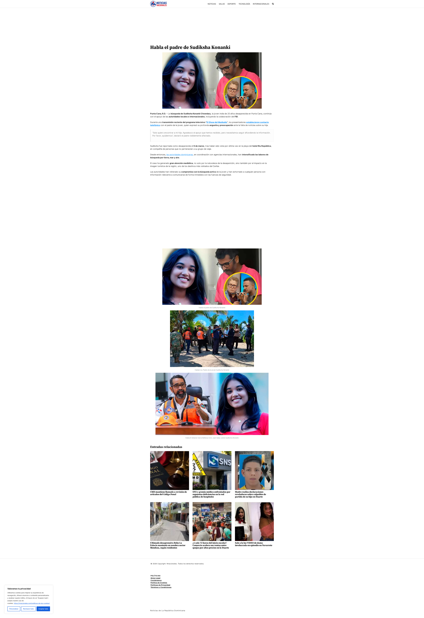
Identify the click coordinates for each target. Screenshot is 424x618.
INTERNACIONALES (261, 4)
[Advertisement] (212, 24)
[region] (28, 599)
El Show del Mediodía (217, 122)
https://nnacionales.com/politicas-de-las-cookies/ (32, 603)
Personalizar (13, 609)
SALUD (222, 4)
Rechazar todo (28, 609)
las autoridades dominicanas (179, 154)
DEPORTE (232, 4)
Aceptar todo (43, 609)
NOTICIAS (212, 4)
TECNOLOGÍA (244, 4)
